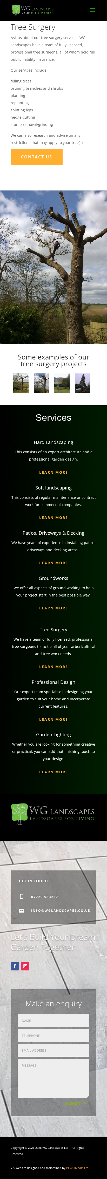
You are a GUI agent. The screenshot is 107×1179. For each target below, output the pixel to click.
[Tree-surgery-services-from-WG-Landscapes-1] (41, 391)
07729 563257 (44, 896)
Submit (73, 1103)
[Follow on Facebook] (15, 966)
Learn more (53, 517)
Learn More (53, 472)
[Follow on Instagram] (25, 966)
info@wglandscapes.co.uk (61, 910)
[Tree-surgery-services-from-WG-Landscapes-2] (21, 391)
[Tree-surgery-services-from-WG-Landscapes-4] (62, 391)
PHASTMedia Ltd (77, 1168)
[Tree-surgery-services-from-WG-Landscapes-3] (82, 391)
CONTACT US (36, 157)
